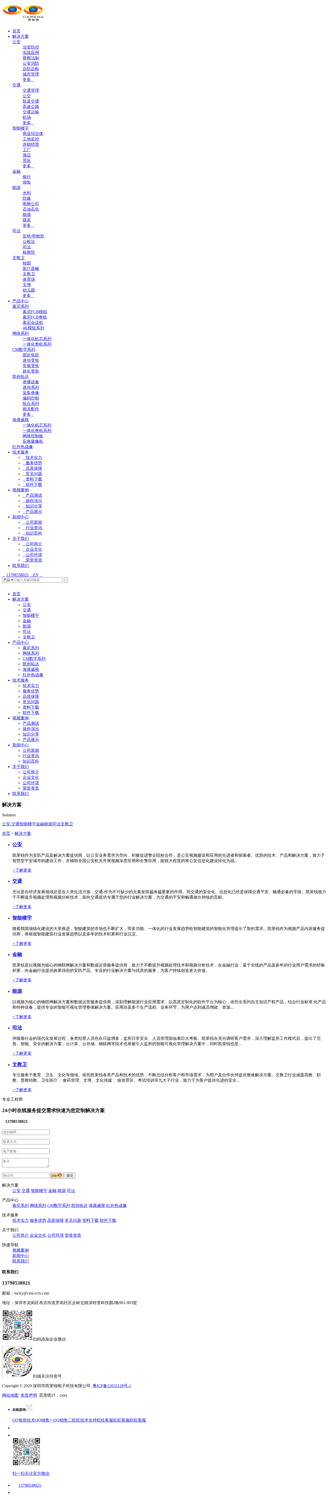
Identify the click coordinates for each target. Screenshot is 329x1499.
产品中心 (20, 301)
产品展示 (32, 511)
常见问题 (32, 474)
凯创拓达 (20, 376)
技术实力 (32, 457)
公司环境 (32, 555)
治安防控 (31, 47)
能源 (16, 187)
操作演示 (32, 501)
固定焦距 (31, 355)
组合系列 (31, 403)
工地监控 (31, 139)
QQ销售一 (44, 1420)
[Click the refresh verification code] (57, 1175)
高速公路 (31, 106)
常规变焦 (31, 366)
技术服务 (20, 452)
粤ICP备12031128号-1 (112, 1386)
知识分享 (32, 506)
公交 (27, 96)
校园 (27, 263)
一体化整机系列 (37, 344)
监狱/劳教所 (33, 236)
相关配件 (31, 409)
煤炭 (27, 220)
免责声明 (29, 1395)
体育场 (29, 279)
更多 (28, 79)
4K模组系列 (33, 328)
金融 (16, 171)
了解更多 (22, 870)
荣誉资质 (32, 560)
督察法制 (31, 58)
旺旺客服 (105, 1420)
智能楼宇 (20, 128)
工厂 (27, 150)
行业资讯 (32, 528)
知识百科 (32, 533)
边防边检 (31, 69)
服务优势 (32, 463)
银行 (27, 177)
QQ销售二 (62, 1420)
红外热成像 (22, 447)
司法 (16, 231)
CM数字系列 (23, 349)
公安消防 (31, 63)
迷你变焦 (31, 360)
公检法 (29, 241)
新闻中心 (20, 517)
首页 (16, 31)
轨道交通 (31, 101)
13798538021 (17, 575)
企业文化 (32, 549)
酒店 (27, 155)
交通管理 (31, 90)
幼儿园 (29, 290)
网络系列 (20, 333)
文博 (27, 285)
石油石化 (31, 209)
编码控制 (31, 398)
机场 (27, 117)
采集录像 (31, 393)
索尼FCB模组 (35, 312)
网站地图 (10, 1395)
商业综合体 (33, 133)
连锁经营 (31, 144)
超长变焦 (31, 371)
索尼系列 (20, 306)
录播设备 (31, 382)
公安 (16, 42)
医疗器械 (31, 268)
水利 (27, 193)
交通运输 (31, 112)
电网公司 (31, 204)
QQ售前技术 (23, 1420)
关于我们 (20, 538)
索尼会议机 (33, 322)
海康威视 (20, 420)
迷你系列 (31, 387)
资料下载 (32, 479)
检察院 (29, 252)
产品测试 (32, 495)
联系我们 (20, 565)
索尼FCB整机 (35, 317)
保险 (27, 182)
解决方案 (20, 36)
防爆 (27, 198)
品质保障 (32, 468)
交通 (16, 85)
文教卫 (18, 258)
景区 (27, 160)
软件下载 (32, 484)
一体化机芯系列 (37, 339)
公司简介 (32, 544)
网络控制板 (33, 436)
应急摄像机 (33, 441)
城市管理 (31, 74)
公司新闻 (32, 522)
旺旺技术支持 (84, 1420)
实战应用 (31, 52)
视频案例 (20, 490)
